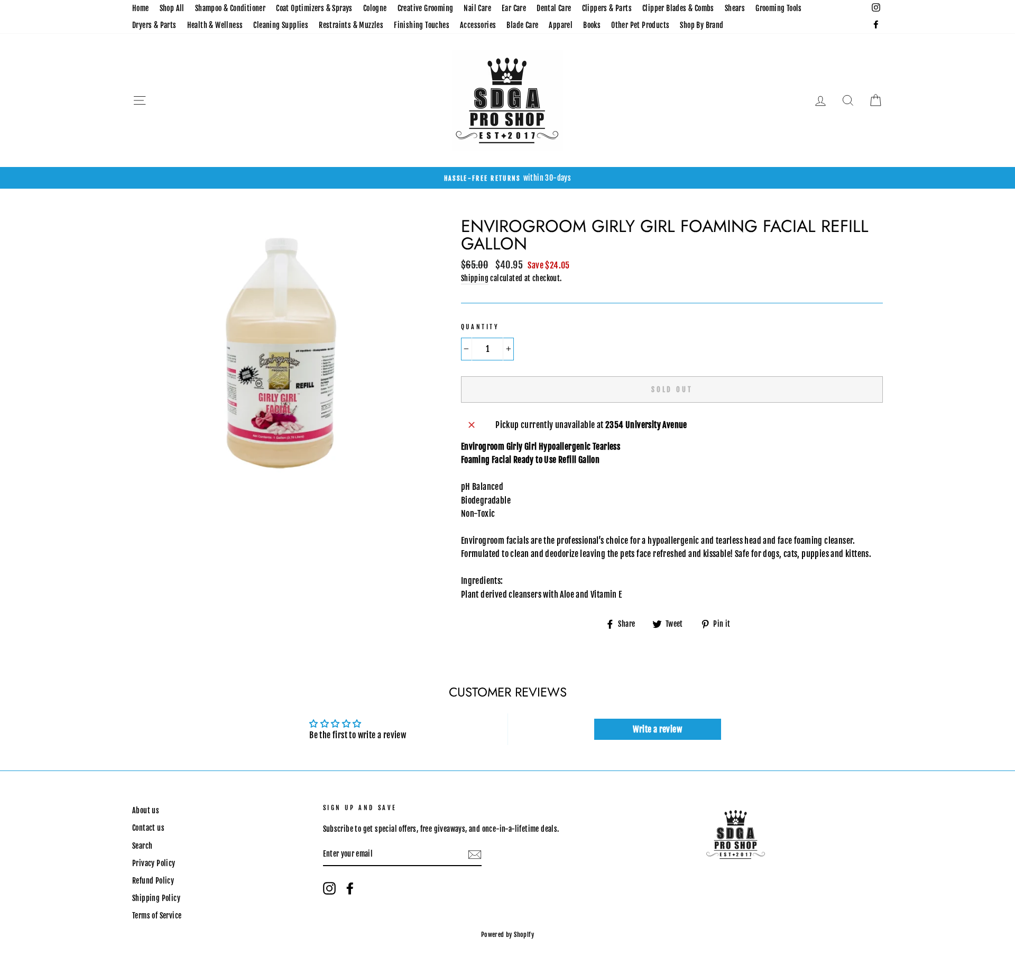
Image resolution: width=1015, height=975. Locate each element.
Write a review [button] (657, 729)
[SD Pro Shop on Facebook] (350, 888)
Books (592, 25)
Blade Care (522, 25)
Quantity (480, 327)
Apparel (561, 25)
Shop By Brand (701, 25)
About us (145, 810)
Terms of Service (156, 915)
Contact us (148, 827)
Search (142, 845)
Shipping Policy (156, 898)
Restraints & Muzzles (351, 25)
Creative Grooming (426, 8)
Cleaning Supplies (280, 25)
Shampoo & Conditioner (230, 8)
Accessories (478, 25)
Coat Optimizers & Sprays (314, 8)
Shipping (474, 278)
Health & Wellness (215, 25)
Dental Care (554, 8)
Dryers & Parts (154, 25)
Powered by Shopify (507, 935)
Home (140, 8)
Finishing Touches (421, 25)
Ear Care (514, 8)
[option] (507, 178)
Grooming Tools (778, 8)
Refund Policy (153, 880)
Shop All (172, 8)
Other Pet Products (640, 25)
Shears (735, 8)
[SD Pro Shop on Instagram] (329, 888)
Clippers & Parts (607, 8)
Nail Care (477, 8)
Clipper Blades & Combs (678, 8)
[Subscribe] (475, 854)
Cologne (375, 8)
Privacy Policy (154, 863)
